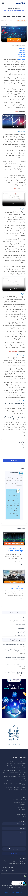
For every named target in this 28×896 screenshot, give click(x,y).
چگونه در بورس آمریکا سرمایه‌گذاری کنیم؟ (13, 644)
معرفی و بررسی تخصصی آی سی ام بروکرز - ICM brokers (14, 673)
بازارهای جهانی (20, 635)
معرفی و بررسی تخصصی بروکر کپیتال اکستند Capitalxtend (15, 658)
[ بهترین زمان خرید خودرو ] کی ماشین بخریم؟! (15, 787)
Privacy (6, 892)
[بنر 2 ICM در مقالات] (14, 733)
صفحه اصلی (17, 8)
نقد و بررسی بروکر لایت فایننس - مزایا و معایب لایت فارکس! (14, 651)
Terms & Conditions (16, 892)
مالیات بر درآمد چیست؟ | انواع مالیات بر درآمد (15, 761)
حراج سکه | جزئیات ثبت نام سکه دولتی (17, 789)
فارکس (21, 617)
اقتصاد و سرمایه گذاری (17, 621)
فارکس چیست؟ (21, 817)
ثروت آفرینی (21, 632)
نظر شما (23, 445)
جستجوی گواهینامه (21, 814)
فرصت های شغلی (21, 812)
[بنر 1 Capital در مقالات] (14, 698)
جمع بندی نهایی (21, 54)
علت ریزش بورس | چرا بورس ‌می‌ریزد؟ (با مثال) (15, 781)
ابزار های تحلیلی (21, 807)
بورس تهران (20, 624)
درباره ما (23, 797)
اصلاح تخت (22, 50)
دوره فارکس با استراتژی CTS (19, 800)
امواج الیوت (22, 59)
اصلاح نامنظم (22, 52)
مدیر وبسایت (12, 490)
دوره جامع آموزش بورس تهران (19, 802)
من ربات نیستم (15, 849)
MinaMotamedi (14, 472)
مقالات (10, 8)
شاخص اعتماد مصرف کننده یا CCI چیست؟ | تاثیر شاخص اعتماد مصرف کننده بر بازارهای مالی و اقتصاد (14, 764)
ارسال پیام (14, 460)
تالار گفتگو (22, 804)
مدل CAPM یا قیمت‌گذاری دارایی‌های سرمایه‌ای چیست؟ (13, 770)
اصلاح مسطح (22, 48)
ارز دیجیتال (21, 628)
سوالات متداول (21, 56)
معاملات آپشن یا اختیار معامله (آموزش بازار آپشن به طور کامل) (14, 665)
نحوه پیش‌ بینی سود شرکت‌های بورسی (17, 767)
